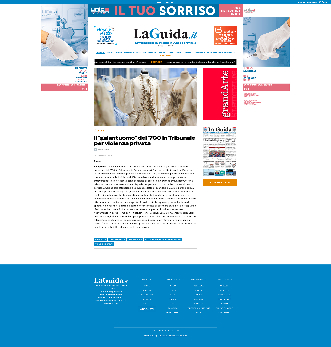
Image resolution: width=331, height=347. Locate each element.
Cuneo (173, 290)
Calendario (147, 295)
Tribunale (100, 240)
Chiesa (173, 286)
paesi (119, 52)
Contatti (147, 304)
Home (147, 286)
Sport (173, 304)
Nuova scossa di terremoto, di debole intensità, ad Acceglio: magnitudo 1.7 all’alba (196, 62)
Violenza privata (104, 244)
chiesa (162, 52)
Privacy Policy (150, 335)
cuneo (110, 52)
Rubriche (147, 299)
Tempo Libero (172, 312)
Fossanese (224, 304)
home (159, 2)
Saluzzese (224, 290)
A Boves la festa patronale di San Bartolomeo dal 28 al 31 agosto (100, 62)
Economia (173, 308)
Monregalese (224, 295)
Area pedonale (117, 240)
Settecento (135, 240)
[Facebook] (323, 2)
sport (189, 52)
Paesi (172, 295)
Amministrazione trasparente (173, 335)
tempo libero (175, 52)
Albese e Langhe (224, 308)
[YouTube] (326, 2)
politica (141, 52)
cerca (100, 52)
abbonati (312, 2)
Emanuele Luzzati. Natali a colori (163, 240)
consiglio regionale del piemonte (214, 52)
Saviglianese (224, 299)
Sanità (198, 290)
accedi (301, 2)
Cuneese (224, 286)
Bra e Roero (224, 312)
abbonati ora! (220, 182)
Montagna (198, 286)
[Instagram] (320, 2)
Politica (173, 299)
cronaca (129, 52)
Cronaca (198, 299)
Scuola (198, 295)
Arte (198, 312)
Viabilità (198, 304)
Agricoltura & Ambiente (198, 308)
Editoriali (147, 290)
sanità (152, 52)
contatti (170, 2)
